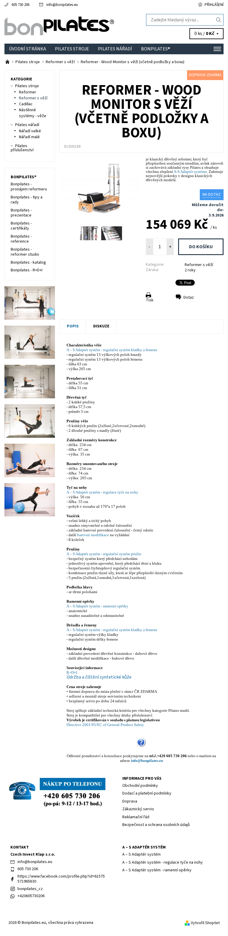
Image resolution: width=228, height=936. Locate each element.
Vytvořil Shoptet (205, 923)
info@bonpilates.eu (62, 4)
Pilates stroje (72, 49)
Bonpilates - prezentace (21, 213)
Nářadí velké (30, 131)
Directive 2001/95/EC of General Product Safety (105, 724)
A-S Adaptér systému (190, 171)
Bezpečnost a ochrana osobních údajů (156, 825)
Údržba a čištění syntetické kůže (99, 677)
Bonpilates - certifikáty (21, 226)
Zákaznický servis (138, 809)
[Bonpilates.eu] (59, 26)
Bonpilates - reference (21, 239)
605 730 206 (20, 4)
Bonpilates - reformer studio (25, 252)
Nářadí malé (29, 137)
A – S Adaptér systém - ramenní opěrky (97, 606)
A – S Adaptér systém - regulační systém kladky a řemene (111, 350)
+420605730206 (31, 896)
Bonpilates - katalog (28, 262)
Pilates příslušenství (22, 148)
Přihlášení (214, 4)
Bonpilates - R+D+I (26, 270)
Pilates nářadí (115, 49)
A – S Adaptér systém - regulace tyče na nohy (102, 492)
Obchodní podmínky (140, 786)
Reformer (27, 92)
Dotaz (188, 297)
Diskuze (101, 326)
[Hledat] (219, 20)
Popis (73, 326)
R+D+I (71, 672)
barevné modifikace (93, 535)
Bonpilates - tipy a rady (26, 200)
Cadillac (26, 104)
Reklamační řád (135, 817)
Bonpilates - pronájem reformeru (29, 186)
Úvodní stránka (27, 49)
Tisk (149, 300)
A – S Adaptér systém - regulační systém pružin (103, 554)
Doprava (129, 801)
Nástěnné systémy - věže (32, 113)
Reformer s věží (199, 265)
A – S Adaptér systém (144, 847)
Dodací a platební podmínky (146, 793)
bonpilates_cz (30, 889)
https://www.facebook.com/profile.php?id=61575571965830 (61, 879)
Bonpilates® (155, 49)
